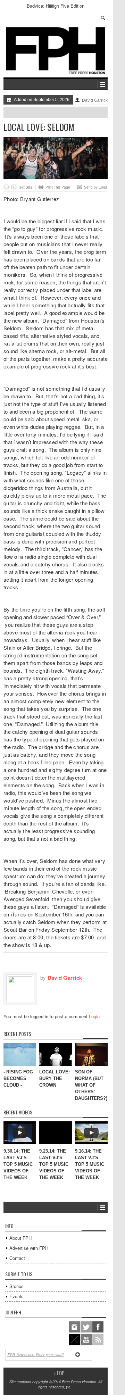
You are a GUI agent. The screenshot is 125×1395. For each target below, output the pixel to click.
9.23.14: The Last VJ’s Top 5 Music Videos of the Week (53, 1164)
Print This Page (57, 187)
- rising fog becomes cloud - (18, 1078)
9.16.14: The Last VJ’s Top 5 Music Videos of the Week (89, 1164)
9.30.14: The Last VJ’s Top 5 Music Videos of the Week (18, 1164)
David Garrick (95, 100)
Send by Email (95, 187)
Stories (16, 1286)
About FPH (20, 1238)
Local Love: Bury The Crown (54, 1078)
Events (16, 1296)
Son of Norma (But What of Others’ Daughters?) (91, 1085)
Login (94, 1016)
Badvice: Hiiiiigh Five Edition (55, 5)
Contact (17, 1258)
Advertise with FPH (28, 1248)
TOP (59, 1373)
